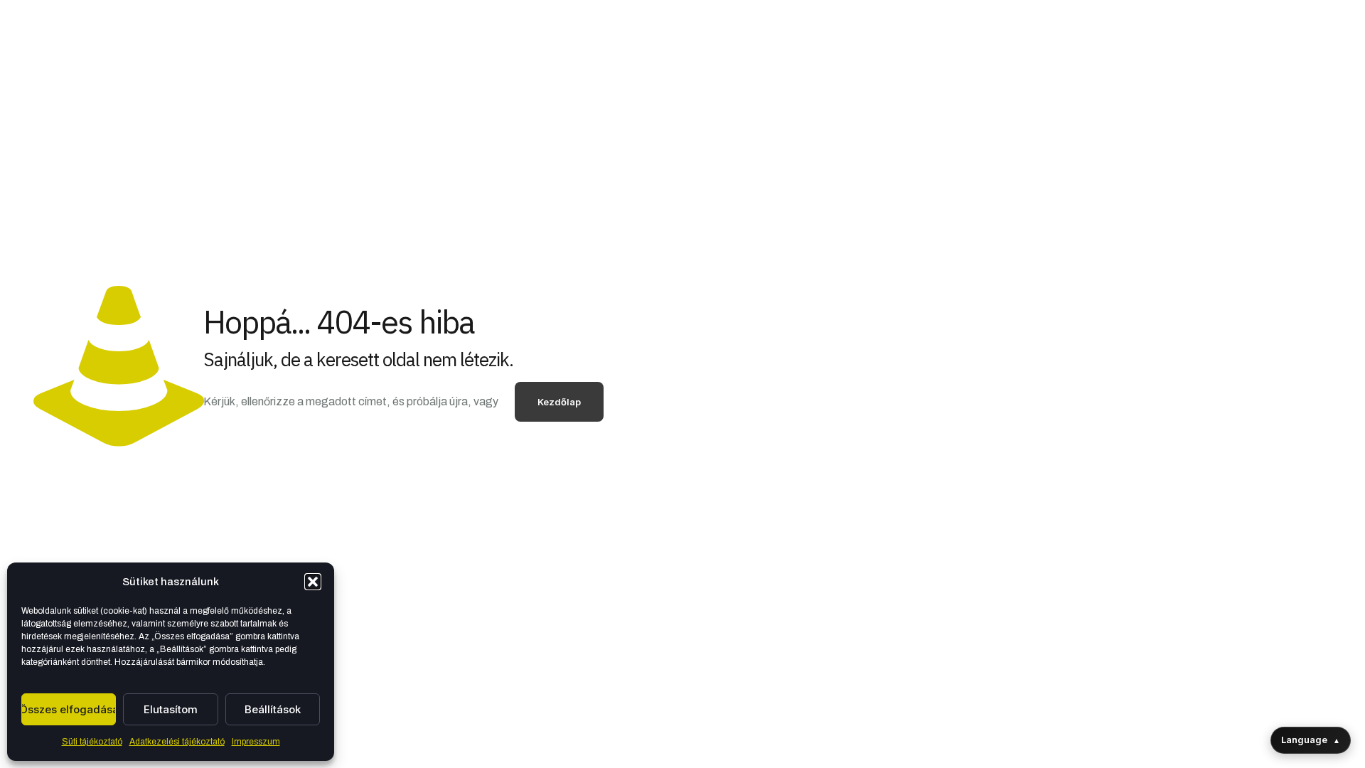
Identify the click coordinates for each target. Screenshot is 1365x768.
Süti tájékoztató (92, 742)
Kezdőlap (559, 401)
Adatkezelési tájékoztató (177, 742)
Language (1310, 739)
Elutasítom (171, 709)
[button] (313, 582)
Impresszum (256, 742)
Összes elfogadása (68, 709)
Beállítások (273, 709)
